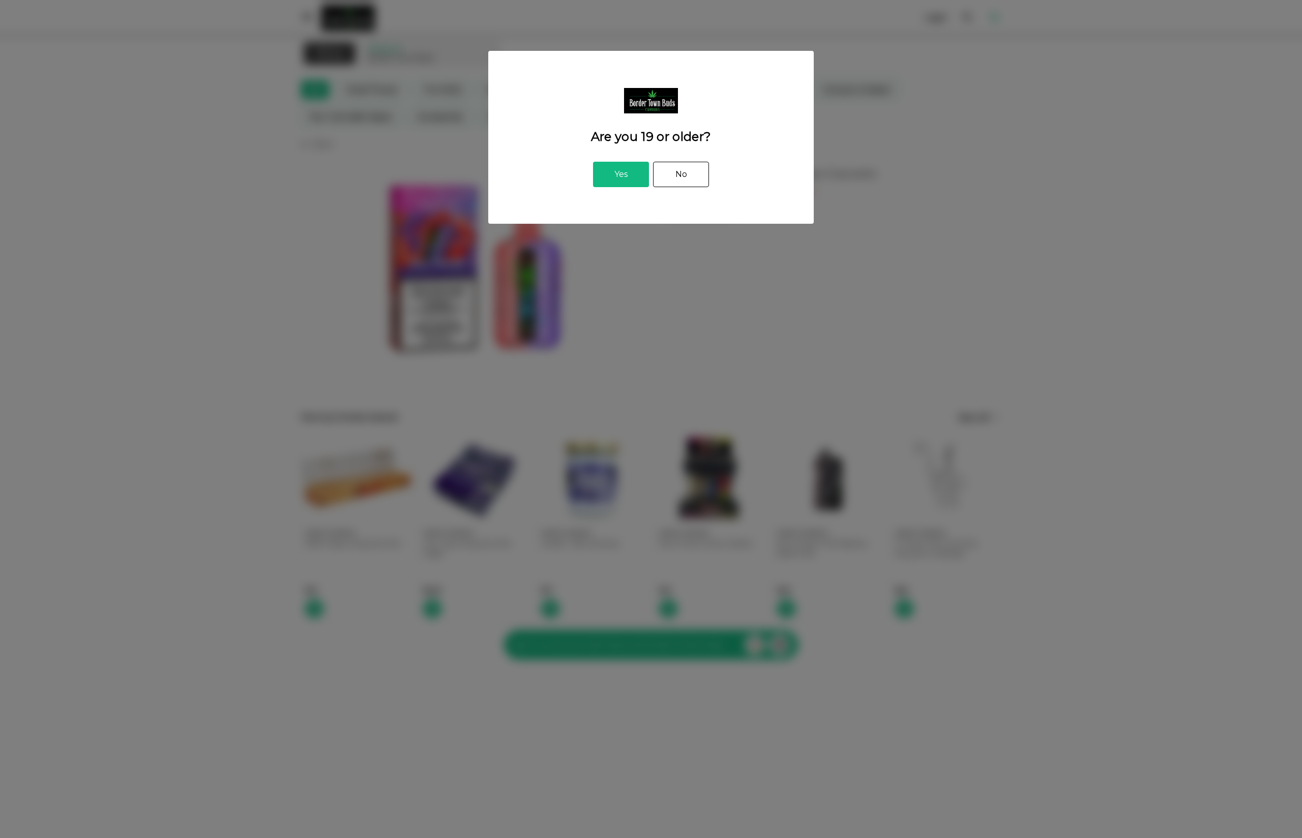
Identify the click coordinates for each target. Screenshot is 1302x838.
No (681, 174)
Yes (621, 174)
